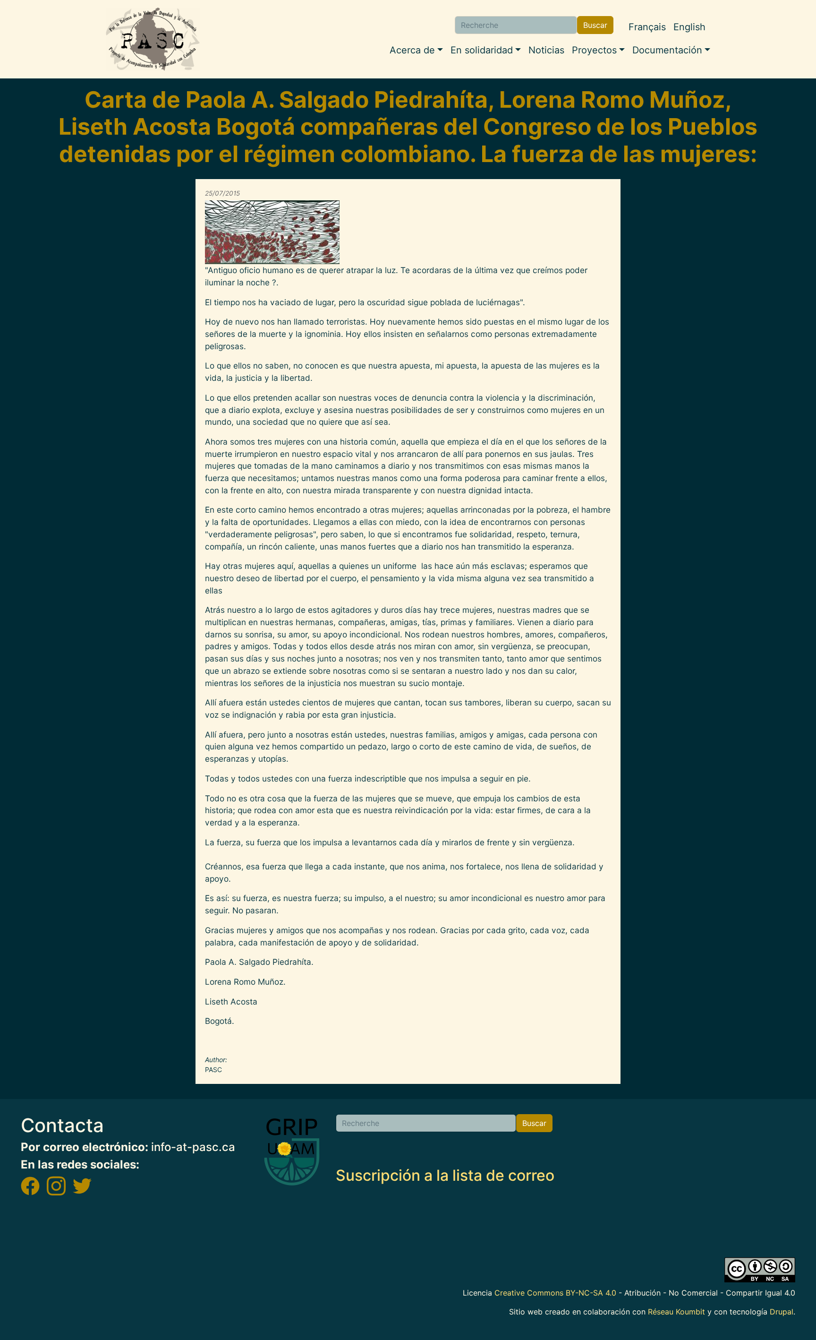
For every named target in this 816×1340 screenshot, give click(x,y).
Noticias (546, 50)
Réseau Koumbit (676, 1311)
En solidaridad (481, 50)
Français (647, 27)
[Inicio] (153, 39)
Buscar (595, 25)
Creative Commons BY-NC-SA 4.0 (555, 1292)
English (689, 27)
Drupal (781, 1311)
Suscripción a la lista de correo (445, 1175)
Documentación (667, 50)
